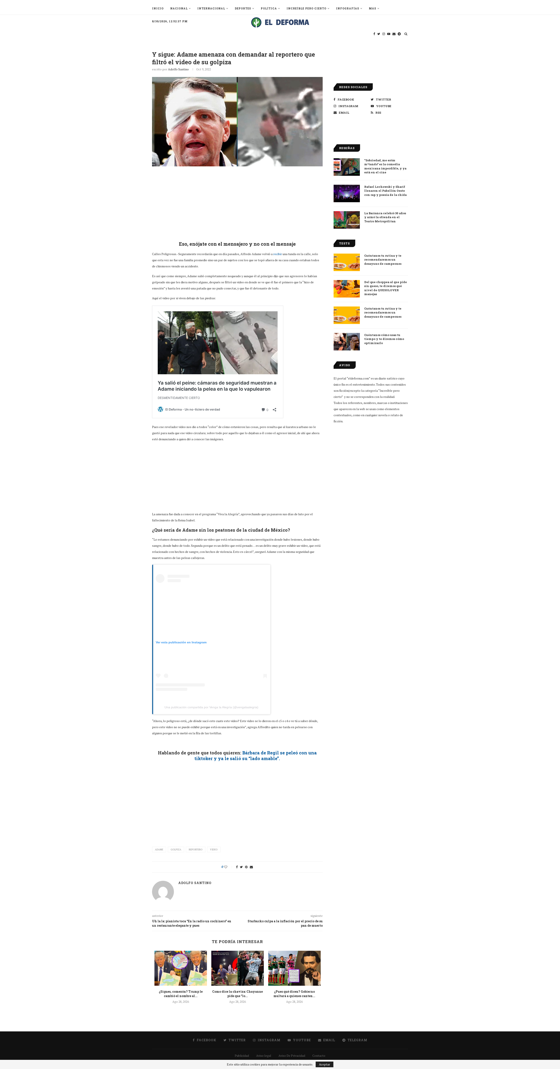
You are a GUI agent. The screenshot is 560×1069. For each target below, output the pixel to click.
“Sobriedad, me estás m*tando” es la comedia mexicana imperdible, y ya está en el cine (385, 166)
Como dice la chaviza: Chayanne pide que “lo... (237, 993)
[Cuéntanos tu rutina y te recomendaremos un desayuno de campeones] (347, 262)
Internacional (211, 8)
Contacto (318, 1055)
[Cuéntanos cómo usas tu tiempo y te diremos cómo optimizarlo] (347, 341)
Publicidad (242, 1055)
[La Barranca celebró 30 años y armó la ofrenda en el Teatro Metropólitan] (347, 220)
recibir (277, 254)
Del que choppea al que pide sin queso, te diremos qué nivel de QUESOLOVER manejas (385, 288)
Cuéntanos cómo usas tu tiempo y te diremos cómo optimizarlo (384, 339)
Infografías (347, 8)
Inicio (158, 8)
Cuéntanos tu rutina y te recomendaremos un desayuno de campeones (382, 259)
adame (159, 849)
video (214, 849)
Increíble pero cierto (306, 8)
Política (269, 8)
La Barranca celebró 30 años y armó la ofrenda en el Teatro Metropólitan (385, 217)
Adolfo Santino (178, 69)
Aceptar (324, 1064)
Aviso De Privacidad (291, 1055)
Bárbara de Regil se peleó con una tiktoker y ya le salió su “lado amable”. (255, 755)
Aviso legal (263, 1055)
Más (372, 8)
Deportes (243, 8)
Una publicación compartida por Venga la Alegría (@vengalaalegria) (211, 707)
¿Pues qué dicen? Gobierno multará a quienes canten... (294, 993)
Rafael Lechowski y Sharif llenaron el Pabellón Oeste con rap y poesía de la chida (385, 191)
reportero (196, 849)
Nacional (179, 8)
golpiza (176, 849)
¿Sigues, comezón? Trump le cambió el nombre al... (181, 993)
